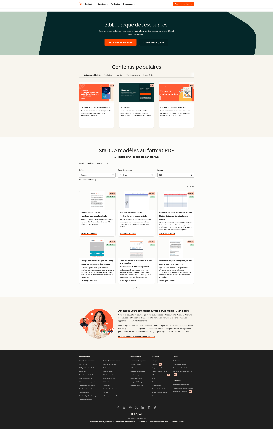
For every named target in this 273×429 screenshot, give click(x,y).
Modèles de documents (138, 371)
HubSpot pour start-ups (182, 391)
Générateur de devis (109, 378)
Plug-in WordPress (136, 378)
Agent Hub (82, 371)
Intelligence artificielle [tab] (92, 75)
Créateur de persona (137, 375)
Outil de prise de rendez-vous (112, 368)
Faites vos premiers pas (183, 4)
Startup (99, 163)
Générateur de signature (138, 361)
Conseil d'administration (159, 371)
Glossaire (155, 382)
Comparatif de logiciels (138, 382)
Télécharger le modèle (89, 233)
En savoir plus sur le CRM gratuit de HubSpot (136, 336)
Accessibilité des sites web (158, 422)
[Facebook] (118, 408)
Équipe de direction (158, 368)
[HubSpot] (80, 4)
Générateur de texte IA (86, 375)
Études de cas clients (179, 364)
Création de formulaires (86, 389)
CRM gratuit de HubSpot (86, 368)
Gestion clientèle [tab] (133, 75)
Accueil (81, 163)
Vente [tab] (119, 75)
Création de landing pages (87, 385)
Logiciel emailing (84, 392)
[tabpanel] (136, 105)
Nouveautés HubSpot (158, 389)
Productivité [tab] (148, 75)
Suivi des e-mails (108, 371)
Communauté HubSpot (180, 368)
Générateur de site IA (85, 378)
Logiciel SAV (106, 385)
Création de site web (85, 399)
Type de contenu (125, 170)
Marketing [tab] (108, 75)
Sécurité (142, 422)
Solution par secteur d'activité (112, 396)
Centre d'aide (177, 361)
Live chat (105, 392)
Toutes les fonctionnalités (87, 361)
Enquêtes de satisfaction (110, 389)
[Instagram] (124, 408)
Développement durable (159, 392)
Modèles (90, 163)
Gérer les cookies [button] (178, 422)
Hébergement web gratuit (87, 382)
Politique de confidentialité (125, 422)
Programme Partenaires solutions (183, 388)
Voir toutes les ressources (120, 42)
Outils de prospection (109, 364)
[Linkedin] (142, 408)
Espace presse (156, 385)
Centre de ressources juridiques (100, 422)
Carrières (156, 364)
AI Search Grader (136, 364)
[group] (96, 105)
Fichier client (107, 382)
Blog (153, 378)
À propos (154, 361)
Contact (154, 396)
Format (160, 170)
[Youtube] (130, 408)
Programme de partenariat (181, 384)
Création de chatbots (109, 375)
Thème (81, 170)
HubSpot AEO (83, 364)
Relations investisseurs (160, 375)
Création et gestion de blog (87, 396)
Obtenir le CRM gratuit (154, 42)
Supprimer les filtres (86, 180)
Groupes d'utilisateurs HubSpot (182, 373)
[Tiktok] (155, 408)
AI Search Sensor (136, 368)
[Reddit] (148, 408)
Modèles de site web (137, 385)
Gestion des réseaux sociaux (111, 361)
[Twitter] (136, 408)
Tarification (115, 4)
